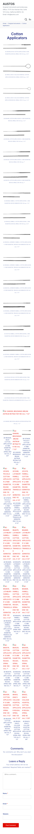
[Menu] (30, 19)
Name (5, 793)
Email (5, 804)
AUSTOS (9, 3)
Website (5, 814)
